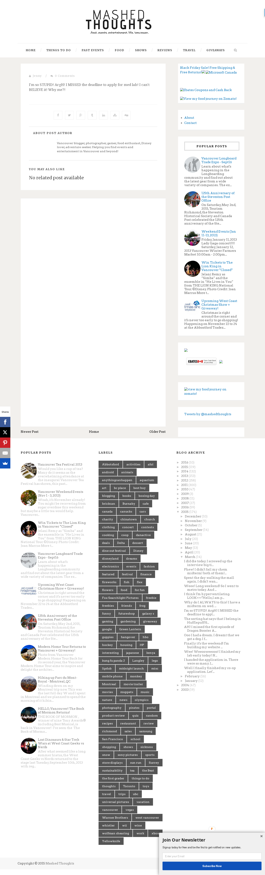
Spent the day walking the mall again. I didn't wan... (209, 579)
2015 (185, 467)
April (189, 552)
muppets (126, 692)
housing (126, 645)
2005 (185, 512)
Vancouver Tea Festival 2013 (60, 464)
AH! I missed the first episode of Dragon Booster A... (209, 628)
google (107, 629)
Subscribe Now (212, 866)
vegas (129, 809)
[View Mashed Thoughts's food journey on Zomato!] (208, 99)
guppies (107, 637)
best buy (139, 488)
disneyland (110, 558)
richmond (109, 731)
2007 (185, 503)
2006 (185, 507)
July (188, 539)
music (145, 692)
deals (106, 542)
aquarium (147, 480)
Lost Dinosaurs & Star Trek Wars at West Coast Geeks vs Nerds (61, 743)
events (131, 566)
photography (112, 707)
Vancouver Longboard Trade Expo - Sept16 (218, 160)
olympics (141, 699)
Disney (138, 550)
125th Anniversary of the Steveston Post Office (218, 196)
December (193, 516)
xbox (155, 833)
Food (119, 50)
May (189, 548)
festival (127, 574)
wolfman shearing (115, 833)
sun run (135, 762)
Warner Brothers (115, 817)
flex (139, 582)
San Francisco (112, 739)
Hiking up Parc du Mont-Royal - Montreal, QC (57, 679)
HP (142, 645)
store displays (112, 762)
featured (108, 574)
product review (113, 715)
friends (126, 605)
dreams (131, 558)
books (126, 495)
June (189, 543)
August (191, 534)
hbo (145, 637)
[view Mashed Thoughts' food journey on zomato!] (211, 391)
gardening (128, 621)
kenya (150, 652)
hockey (107, 645)
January (191, 681)
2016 (185, 462)
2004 (185, 685)
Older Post (157, 432)
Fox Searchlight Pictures (120, 597)
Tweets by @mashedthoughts (207, 414)
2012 (185, 480)
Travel (189, 50)
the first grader (113, 778)
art (104, 488)
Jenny (37, 76)
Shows (141, 50)
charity (107, 519)
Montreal (109, 684)
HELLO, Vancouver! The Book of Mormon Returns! (61, 710)
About (189, 118)
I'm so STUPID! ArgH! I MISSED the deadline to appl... (211, 612)
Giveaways (215, 50)
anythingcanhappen (117, 480)
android (108, 472)
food (124, 590)
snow (106, 754)
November (193, 521)
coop (125, 535)
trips (121, 794)
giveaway (150, 621)
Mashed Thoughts (60, 863)
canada (107, 511)
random (152, 715)
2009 (185, 494)
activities (133, 464)
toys (146, 786)
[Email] (5, 453)
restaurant (128, 723)
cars (143, 511)
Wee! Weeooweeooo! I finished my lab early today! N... (212, 653)
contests (147, 527)
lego (155, 660)
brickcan (108, 503)
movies (107, 692)
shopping (109, 747)
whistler (108, 825)
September (194, 530)
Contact (190, 123)
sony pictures (128, 754)
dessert (137, 542)
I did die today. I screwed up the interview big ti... (208, 563)
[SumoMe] (5, 463)
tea (132, 770)
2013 (185, 476)
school (135, 739)
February (192, 676)
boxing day (147, 495)
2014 (185, 471)
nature (107, 699)
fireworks (109, 582)
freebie (151, 597)
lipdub (107, 668)
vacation (142, 802)
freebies (108, 605)
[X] (5, 432)
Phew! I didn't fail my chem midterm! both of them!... (205, 571)
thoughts (109, 786)
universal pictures (115, 802)
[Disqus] (93, 258)
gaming (107, 621)
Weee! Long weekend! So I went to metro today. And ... (211, 588)
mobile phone (112, 676)
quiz (135, 715)
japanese (132, 652)
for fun (140, 590)
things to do (140, 778)
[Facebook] (5, 422)
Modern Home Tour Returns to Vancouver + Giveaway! (62, 648)
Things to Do (58, 50)
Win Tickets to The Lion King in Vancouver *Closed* (217, 266)
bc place (120, 488)
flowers (107, 590)
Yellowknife (111, 841)
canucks (126, 511)
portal (151, 707)
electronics (110, 566)
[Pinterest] (5, 443)
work (140, 833)
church (149, 519)
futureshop (126, 613)
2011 (184, 485)
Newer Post (30, 432)
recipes (107, 723)
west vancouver (147, 817)
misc (154, 668)
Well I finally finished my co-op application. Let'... (210, 670)
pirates (134, 707)
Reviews (165, 50)
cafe (146, 503)
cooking (108, 535)
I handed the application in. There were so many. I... (211, 661)
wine (138, 825)
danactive (143, 535)
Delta (121, 542)
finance (146, 574)
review (148, 723)
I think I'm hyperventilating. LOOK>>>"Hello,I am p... (207, 596)
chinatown (128, 519)
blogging (108, 495)
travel (106, 794)
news (123, 699)
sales (128, 731)
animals (127, 472)
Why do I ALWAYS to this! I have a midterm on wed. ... (212, 604)
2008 (185, 498)
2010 (185, 489)
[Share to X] (69, 115)
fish (126, 582)
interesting (110, 652)
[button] (212, 840)
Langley (138, 660)
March (190, 557)
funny (106, 613)
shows (128, 747)
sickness (146, 747)
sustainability (112, 770)
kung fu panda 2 (113, 660)
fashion (149, 566)
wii (124, 825)
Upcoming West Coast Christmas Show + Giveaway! (219, 304)
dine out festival (114, 550)
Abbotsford (110, 464)
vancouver (110, 809)
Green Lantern (130, 629)
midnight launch (131, 668)
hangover (128, 637)
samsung (145, 731)
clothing (108, 527)
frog (142, 605)
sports (149, 754)
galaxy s (148, 613)
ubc (135, 794)
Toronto (129, 786)
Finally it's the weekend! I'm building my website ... (206, 645)
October (191, 525)
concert (128, 527)
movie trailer (133, 684)
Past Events (93, 50)
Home (31, 50)
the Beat (148, 770)
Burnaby (129, 503)
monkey (136, 676)
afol (150, 464)
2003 (185, 690)
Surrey (154, 762)
